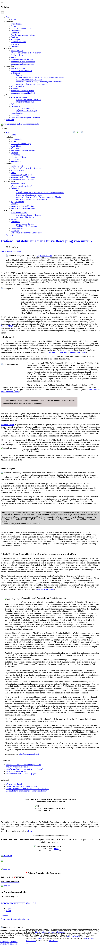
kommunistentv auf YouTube (22, 59)
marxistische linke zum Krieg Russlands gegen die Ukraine (39, 82)
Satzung (19, 75)
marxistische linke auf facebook (23, 93)
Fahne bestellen (17, 113)
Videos (13, 57)
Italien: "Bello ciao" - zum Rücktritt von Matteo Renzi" (27, 789)
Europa (14, 26)
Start (7, 17)
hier (56, 848)
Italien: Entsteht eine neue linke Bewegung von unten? (47, 241)
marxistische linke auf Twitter (22, 91)
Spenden (14, 88)
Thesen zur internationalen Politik (29, 79)
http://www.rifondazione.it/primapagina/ (21, 773)
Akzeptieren (4, 942)
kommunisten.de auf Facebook (23, 62)
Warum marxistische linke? (21, 71)
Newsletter (10, 120)
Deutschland (16, 30)
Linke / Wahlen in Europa (21, 28)
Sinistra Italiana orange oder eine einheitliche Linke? (65, 352)
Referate (14, 104)
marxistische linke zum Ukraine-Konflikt (31, 84)
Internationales (16, 24)
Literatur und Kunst (18, 42)
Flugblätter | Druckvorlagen (26, 111)
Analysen (14, 37)
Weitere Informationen (8, 944)
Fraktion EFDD (7, 326)
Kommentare (16, 46)
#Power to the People (45, 589)
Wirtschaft (15, 33)
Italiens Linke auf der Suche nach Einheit (22, 786)
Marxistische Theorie (19, 97)
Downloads (15, 106)
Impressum (15, 115)
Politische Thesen (18, 55)
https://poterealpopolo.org (29, 754)
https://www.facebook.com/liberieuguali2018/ (23, 765)
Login (8, 908)
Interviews (15, 44)
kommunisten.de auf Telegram (22, 64)
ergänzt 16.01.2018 (44, 256)
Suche (13, 19)
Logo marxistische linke (25, 108)
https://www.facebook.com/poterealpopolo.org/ (24, 769)
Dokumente (15, 73)
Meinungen (15, 39)
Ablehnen (13, 942)
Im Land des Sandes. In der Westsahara (26, 53)
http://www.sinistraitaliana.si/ (17, 767)
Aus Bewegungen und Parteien (23, 35)
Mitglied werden (17, 86)
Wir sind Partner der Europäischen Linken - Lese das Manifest (40, 77)
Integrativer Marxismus (25, 102)
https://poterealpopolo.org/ (16, 771)
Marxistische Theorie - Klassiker (28, 100)
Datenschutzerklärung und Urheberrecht (26, 117)
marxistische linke (18, 68)
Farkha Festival (17, 51)
